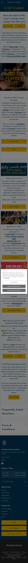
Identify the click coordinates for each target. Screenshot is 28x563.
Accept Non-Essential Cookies (14, 290)
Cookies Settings (14, 282)
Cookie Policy (7, 278)
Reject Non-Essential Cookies (14, 286)
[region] (14, 281)
